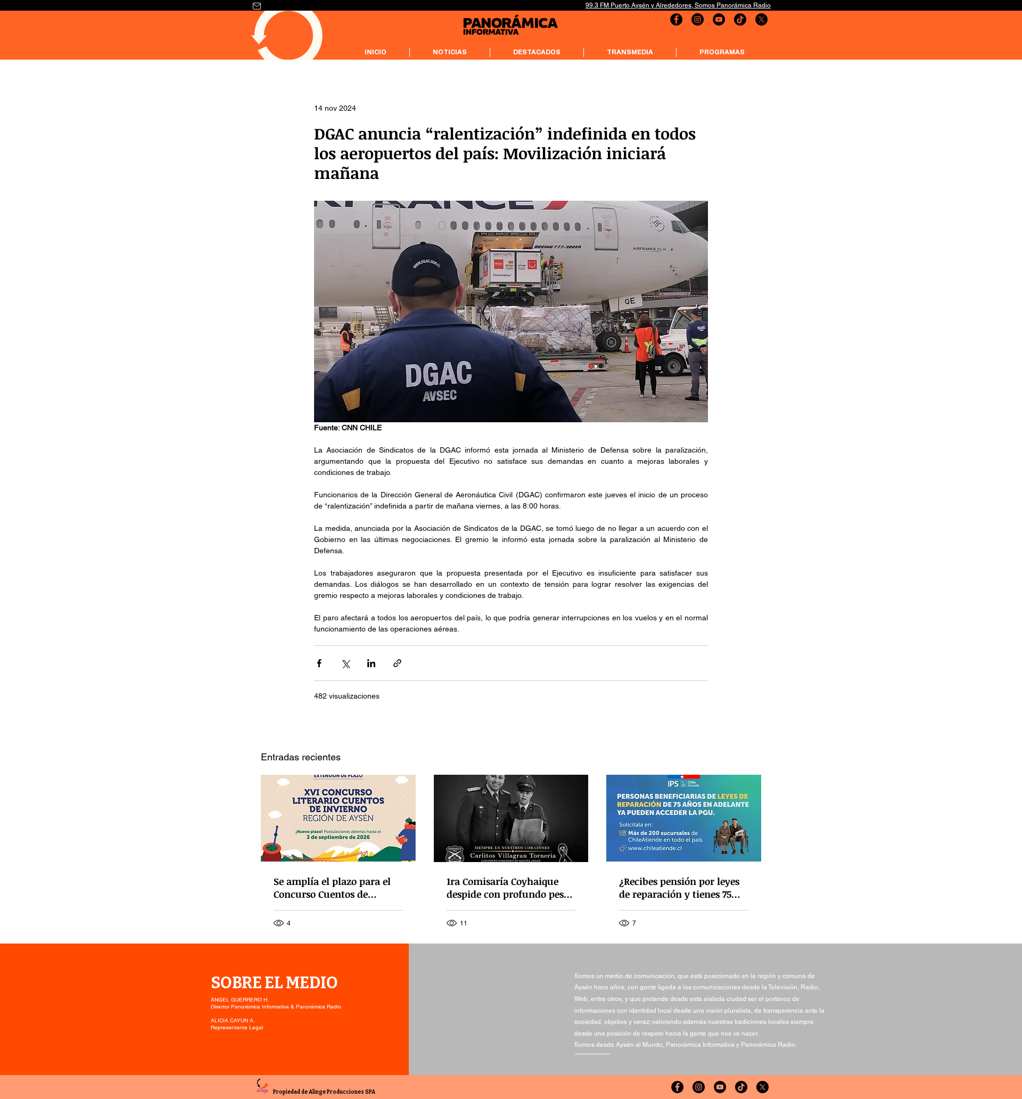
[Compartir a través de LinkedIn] (371, 663)
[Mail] (256, 6)
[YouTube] (719, 19)
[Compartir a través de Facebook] (319, 663)
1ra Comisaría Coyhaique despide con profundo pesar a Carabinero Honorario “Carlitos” (510, 887)
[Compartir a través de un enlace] (397, 663)
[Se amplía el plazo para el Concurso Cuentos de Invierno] (338, 818)
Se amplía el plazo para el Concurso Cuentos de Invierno (332, 887)
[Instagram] (697, 19)
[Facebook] (676, 19)
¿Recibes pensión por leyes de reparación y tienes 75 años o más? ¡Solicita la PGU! (679, 887)
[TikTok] (740, 19)
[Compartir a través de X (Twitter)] (345, 663)
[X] (761, 19)
